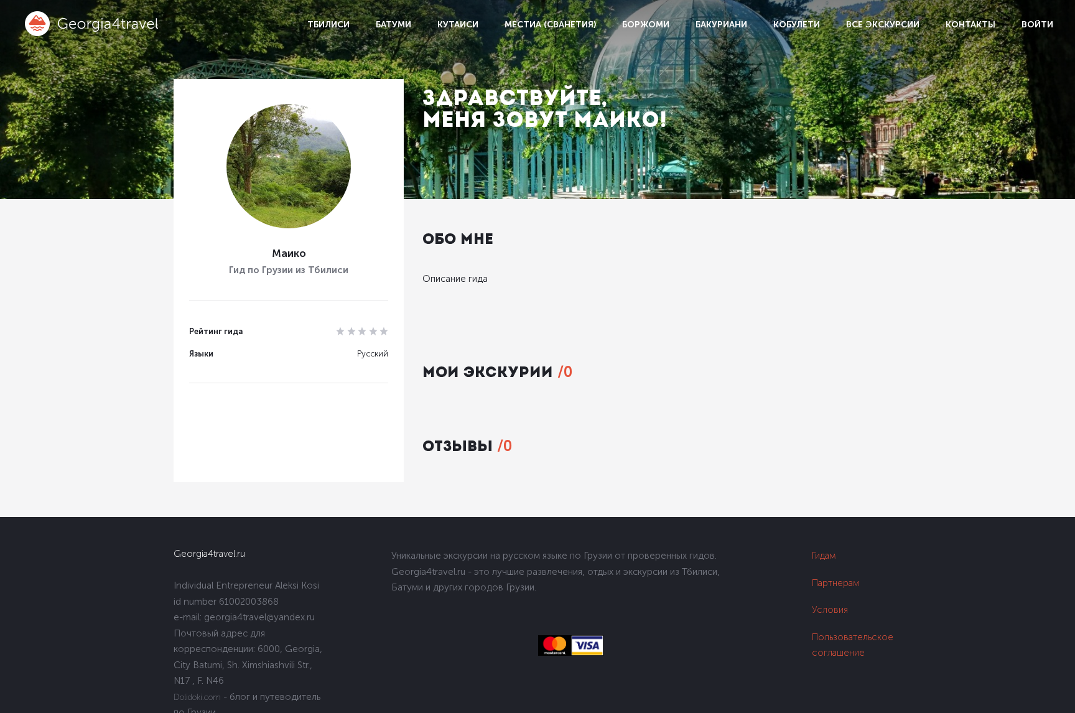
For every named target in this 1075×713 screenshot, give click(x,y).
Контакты (970, 24)
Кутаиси (457, 24)
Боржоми (645, 24)
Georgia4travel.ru (209, 553)
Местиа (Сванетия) (550, 24)
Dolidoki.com (197, 697)
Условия (830, 609)
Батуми (393, 24)
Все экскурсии (882, 24)
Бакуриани (721, 24)
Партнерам (836, 583)
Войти (1037, 24)
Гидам (824, 555)
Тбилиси (328, 24)
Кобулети (796, 24)
